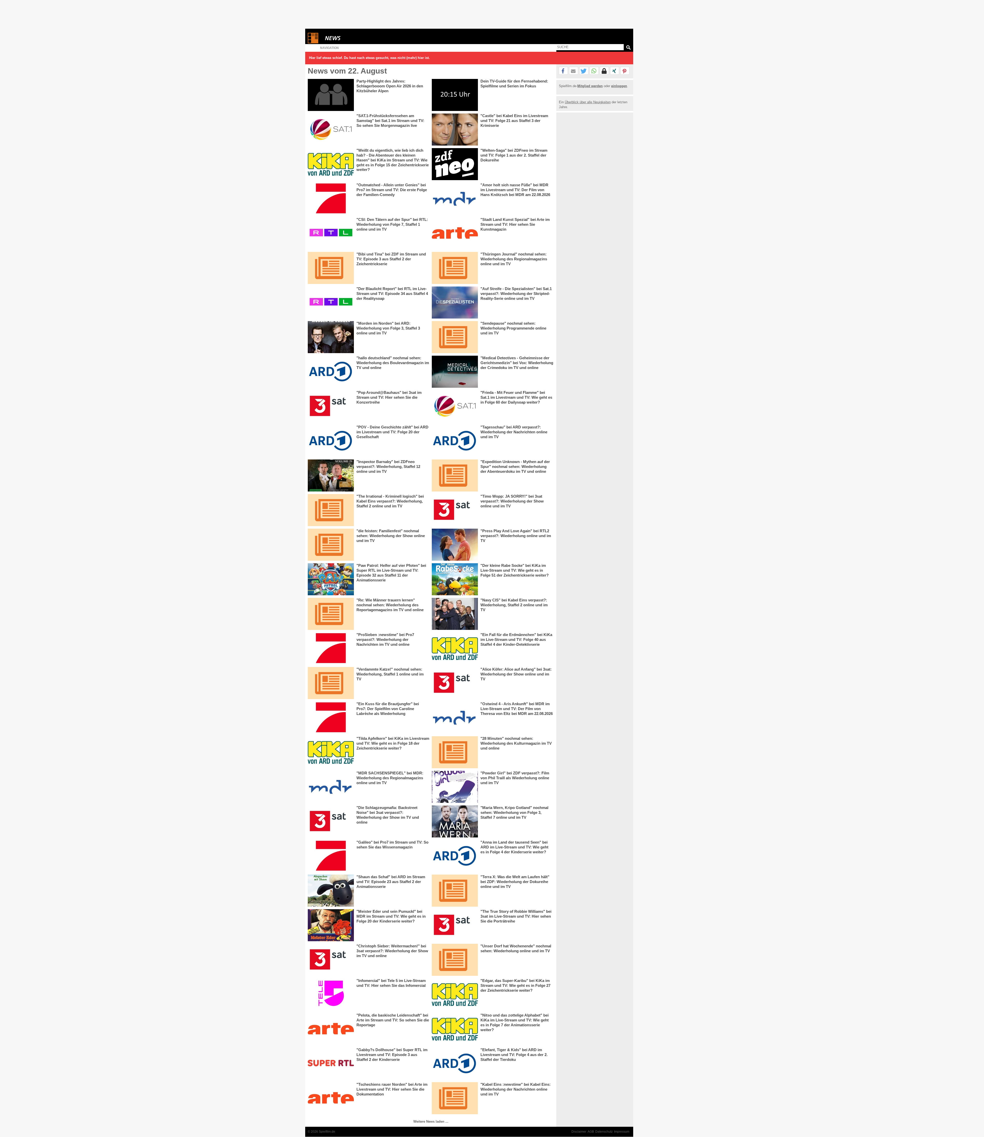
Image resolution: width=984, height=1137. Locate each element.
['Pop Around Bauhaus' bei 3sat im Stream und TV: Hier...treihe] (331, 406)
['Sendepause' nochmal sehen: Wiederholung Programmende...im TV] (455, 337)
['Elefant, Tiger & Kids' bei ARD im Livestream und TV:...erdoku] (455, 1064)
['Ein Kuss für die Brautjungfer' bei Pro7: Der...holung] (331, 718)
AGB (591, 1131)
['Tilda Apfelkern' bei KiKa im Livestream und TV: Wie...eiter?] (331, 752)
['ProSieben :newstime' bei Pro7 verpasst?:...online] (331, 648)
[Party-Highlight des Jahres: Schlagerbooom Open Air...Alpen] (331, 95)
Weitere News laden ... (430, 1121)
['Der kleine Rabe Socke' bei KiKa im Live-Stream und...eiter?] (455, 579)
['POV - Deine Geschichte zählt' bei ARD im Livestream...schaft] (331, 441)
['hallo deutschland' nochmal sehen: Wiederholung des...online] (331, 372)
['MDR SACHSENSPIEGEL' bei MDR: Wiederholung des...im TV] (331, 787)
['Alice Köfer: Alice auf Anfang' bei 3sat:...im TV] (455, 683)
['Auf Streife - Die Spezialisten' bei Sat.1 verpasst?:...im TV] (455, 302)
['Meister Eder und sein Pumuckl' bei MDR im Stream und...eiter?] (331, 925)
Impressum (621, 1131)
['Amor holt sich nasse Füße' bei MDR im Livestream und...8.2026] (455, 199)
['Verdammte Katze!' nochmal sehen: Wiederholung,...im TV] (331, 683)
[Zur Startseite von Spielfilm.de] (313, 42)
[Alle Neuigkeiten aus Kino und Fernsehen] (351, 38)
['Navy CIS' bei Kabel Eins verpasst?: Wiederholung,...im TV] (455, 614)
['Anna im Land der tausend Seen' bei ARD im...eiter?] (455, 856)
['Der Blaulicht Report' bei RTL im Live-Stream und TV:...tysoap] (331, 302)
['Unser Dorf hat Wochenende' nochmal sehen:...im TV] (455, 960)
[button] (563, 71)
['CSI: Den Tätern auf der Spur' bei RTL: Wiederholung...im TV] (331, 233)
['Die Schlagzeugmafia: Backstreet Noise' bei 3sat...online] (331, 821)
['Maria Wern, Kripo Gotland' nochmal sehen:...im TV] (455, 821)
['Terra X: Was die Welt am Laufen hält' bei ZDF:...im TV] (455, 891)
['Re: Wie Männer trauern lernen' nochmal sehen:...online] (331, 614)
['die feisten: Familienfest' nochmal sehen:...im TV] (331, 545)
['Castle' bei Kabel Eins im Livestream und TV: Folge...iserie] (455, 130)
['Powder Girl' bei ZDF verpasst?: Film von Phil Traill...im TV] (455, 787)
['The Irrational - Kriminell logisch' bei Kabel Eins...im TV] (331, 510)
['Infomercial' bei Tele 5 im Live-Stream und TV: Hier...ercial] (331, 994)
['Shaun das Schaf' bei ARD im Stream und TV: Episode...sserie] (331, 891)
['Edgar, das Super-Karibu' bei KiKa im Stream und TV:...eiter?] (455, 994)
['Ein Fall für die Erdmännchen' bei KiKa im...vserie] (455, 648)
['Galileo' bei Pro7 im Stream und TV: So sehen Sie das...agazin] (331, 856)
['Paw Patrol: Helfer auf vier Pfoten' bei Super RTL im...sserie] (331, 579)
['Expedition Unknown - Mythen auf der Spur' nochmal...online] (455, 475)
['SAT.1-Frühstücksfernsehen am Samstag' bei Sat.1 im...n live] (331, 130)
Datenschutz (604, 1131)
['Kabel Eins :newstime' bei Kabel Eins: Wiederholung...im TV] (455, 1098)
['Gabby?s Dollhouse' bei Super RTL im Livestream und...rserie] (331, 1064)
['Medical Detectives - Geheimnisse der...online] (455, 372)
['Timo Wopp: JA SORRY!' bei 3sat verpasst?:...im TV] (455, 510)
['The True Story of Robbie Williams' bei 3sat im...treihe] (455, 925)
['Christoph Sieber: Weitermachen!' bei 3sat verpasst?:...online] (331, 960)
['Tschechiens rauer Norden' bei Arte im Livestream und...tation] (331, 1098)
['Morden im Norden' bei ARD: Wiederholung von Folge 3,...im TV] (331, 337)
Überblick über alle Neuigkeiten (588, 102)
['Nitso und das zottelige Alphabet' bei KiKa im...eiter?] (455, 1029)
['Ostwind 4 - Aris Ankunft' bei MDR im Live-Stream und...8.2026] (455, 718)
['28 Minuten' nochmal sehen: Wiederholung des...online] (455, 752)
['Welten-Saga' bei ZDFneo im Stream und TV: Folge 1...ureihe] (455, 164)
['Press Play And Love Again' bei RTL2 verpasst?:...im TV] (455, 545)
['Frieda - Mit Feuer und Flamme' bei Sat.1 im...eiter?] (455, 406)
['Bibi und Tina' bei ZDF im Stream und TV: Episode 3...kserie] (331, 268)
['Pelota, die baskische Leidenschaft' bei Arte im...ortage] (331, 1029)
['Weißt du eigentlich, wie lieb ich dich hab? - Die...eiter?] (331, 164)
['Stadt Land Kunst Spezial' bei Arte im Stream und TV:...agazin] (455, 233)
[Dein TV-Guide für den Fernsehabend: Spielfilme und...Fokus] (455, 95)
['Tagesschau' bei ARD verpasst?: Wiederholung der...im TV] (455, 441)
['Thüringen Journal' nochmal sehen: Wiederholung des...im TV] (455, 268)
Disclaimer (578, 1131)
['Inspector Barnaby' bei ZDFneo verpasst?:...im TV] (331, 475)
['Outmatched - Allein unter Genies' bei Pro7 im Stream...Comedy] (331, 199)
